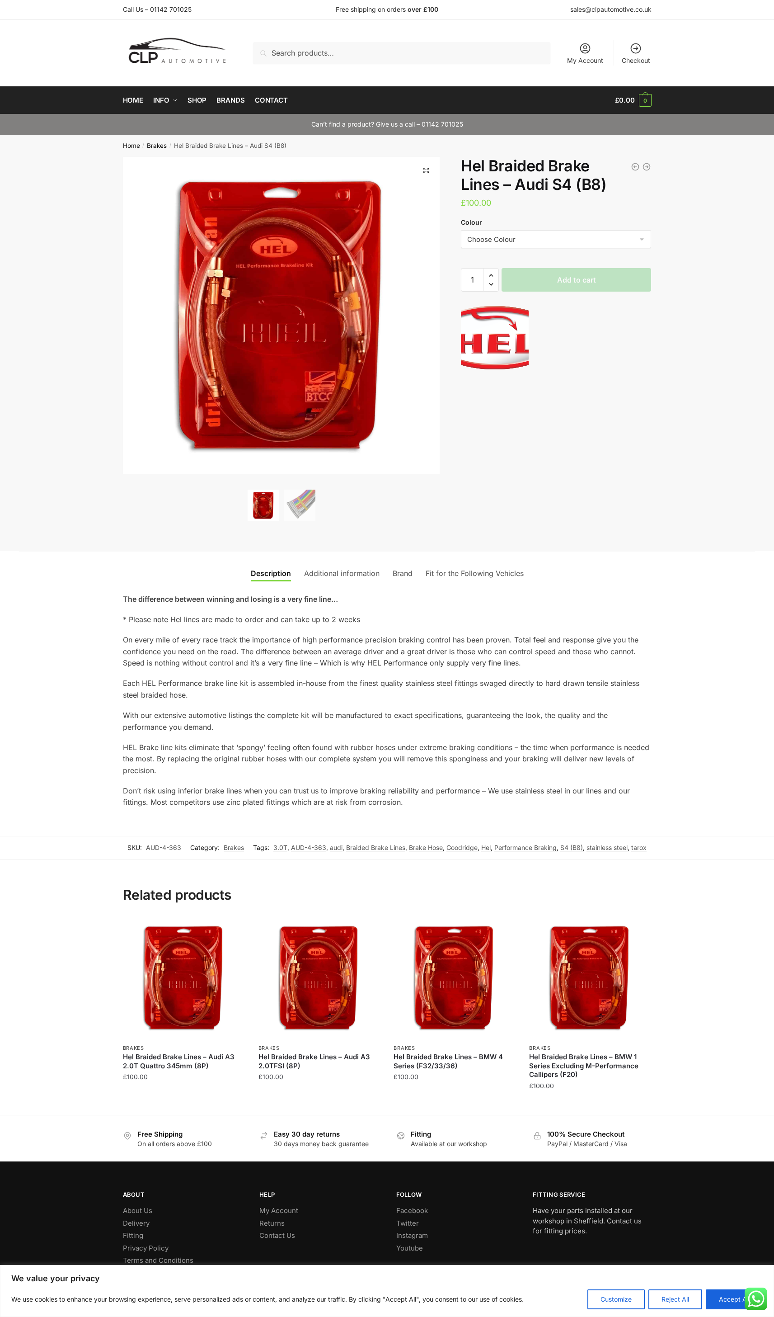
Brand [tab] (403, 573)
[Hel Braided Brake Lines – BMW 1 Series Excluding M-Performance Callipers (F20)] (590, 978)
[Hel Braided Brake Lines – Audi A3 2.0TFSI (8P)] (319, 978)
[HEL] (495, 339)
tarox (639, 847)
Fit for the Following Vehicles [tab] (475, 573)
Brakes (157, 145)
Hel (486, 847)
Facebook (412, 1210)
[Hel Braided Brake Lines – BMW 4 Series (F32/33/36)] (455, 978)
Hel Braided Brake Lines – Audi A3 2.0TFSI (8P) (314, 1061)
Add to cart (576, 279)
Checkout (636, 60)
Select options (183, 1104)
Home (131, 145)
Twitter (407, 1223)
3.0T (280, 847)
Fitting (133, 1235)
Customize (616, 1299)
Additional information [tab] (342, 573)
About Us (137, 1210)
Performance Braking (525, 847)
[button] (426, 170)
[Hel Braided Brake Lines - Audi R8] (635, 166)
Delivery (136, 1223)
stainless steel (607, 847)
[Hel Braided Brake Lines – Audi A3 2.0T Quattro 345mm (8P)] (184, 978)
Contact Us (277, 1235)
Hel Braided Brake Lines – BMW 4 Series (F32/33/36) (448, 1061)
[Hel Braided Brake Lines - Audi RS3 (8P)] (646, 166)
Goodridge (462, 847)
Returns (272, 1223)
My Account (585, 60)
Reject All (675, 1299)
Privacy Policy (146, 1248)
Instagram (412, 1235)
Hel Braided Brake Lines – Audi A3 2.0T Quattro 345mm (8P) (179, 1061)
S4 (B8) (571, 847)
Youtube (409, 1248)
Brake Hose (426, 847)
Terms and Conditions (158, 1260)
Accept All (734, 1299)
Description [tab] (271, 573)
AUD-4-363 (308, 847)
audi (336, 847)
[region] (387, 1291)
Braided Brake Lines (375, 847)
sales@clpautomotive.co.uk (611, 9)
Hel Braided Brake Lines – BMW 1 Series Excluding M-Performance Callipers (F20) (583, 1066)
